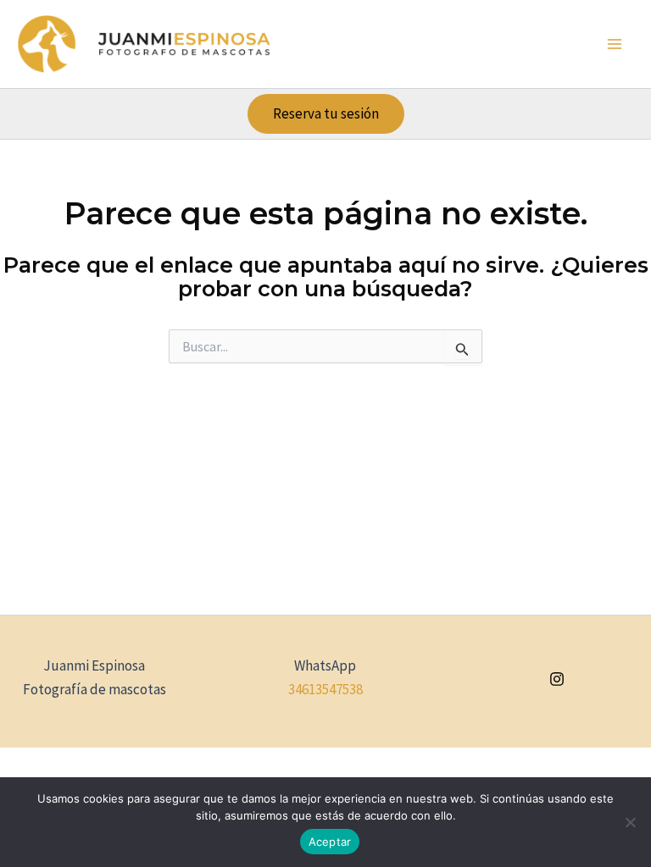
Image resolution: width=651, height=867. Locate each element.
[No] (629, 822)
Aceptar (330, 841)
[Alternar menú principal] (615, 44)
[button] (326, 114)
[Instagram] (557, 679)
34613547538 (325, 689)
